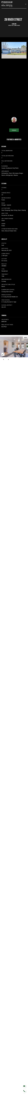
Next (8, 359)
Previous (3, 359)
